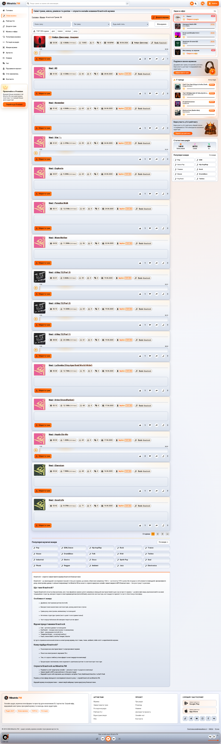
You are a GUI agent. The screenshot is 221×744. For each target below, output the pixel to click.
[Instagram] (202, 718)
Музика (96, 702)
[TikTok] (185, 718)
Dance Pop (180, 164)
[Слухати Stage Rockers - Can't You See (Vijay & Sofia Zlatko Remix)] (184, 89)
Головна (35, 17)
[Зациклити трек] (97, 738)
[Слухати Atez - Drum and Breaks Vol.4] (184, 37)
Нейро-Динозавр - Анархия (65, 37)
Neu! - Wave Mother (58, 237)
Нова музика (23, 711)
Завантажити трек (182, 73)
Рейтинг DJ (98, 712)
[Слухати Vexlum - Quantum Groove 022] (184, 46)
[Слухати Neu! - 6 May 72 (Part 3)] (36, 288)
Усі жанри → (163, 542)
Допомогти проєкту (143, 712)
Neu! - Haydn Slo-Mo (58, 434)
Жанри (42, 17)
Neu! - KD (53, 68)
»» (167, 534)
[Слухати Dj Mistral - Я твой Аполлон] (184, 106)
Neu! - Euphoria (56, 168)
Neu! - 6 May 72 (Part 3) (59, 272)
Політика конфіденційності (197, 729)
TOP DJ (34, 711)
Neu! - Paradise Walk (58, 203)
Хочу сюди (212, 80)
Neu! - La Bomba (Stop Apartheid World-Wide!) (70, 365)
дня (53, 31)
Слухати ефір (192, 53)
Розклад (138, 705)
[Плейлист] (214, 736)
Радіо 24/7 (10, 711)
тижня (60, 31)
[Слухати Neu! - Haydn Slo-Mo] (36, 450)
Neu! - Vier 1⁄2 (55, 137)
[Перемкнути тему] (193, 3)
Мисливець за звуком (191, 50)
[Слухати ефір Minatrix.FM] (184, 19)
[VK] (214, 718)
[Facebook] (208, 718)
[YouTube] (196, 718)
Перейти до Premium (14, 104)
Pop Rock (180, 179)
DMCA (211, 729)
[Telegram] (191, 718)
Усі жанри (212, 155)
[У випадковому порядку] (119, 738)
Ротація (44, 711)
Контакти (139, 719)
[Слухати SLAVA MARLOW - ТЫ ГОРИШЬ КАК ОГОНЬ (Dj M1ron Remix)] (184, 97)
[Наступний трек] (113, 738)
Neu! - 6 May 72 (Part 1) (59, 334)
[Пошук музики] (127, 3)
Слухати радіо (193, 19)
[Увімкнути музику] (108, 738)
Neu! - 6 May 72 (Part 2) (59, 303)
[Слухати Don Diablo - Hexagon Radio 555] (184, 28)
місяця (68, 31)
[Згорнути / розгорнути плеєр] (217, 735)
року (75, 31)
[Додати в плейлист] (163, 59)
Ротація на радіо (100, 708)
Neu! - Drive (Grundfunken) (61, 400)
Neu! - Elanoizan (56, 465)
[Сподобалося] (140, 59)
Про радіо (139, 702)
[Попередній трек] (102, 738)
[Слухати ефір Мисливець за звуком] (184, 54)
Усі (215, 11)
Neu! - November (56, 103)
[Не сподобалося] (150, 59)
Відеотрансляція (100, 715)
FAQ (95, 719)
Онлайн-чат (140, 715)
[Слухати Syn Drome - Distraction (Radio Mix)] (184, 114)
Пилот (189, 16)
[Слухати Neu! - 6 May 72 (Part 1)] (36, 350)
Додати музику (162, 17)
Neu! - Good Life (56, 500)
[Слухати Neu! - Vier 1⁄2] (36, 153)
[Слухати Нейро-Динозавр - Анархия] (36, 53)
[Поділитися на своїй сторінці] (156, 59)
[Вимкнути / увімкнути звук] (210, 736)
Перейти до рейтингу (183, 133)
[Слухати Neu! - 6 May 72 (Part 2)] (36, 319)
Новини (138, 708)
